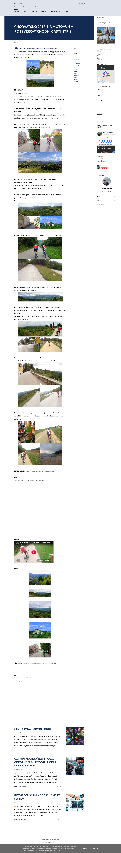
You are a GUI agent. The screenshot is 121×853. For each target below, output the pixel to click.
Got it (95, 848)
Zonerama (99, 53)
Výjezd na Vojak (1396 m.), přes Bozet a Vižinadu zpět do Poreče (40, 96)
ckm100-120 (76, 59)
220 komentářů (23, 750)
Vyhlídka (76, 81)
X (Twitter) (99, 54)
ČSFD (98, 55)
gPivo (75, 73)
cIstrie (75, 55)
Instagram (99, 50)
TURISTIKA (34, 11)
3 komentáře (22, 819)
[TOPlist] (100, 121)
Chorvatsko (76, 75)
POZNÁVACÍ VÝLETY (55, 11)
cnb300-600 (76, 61)
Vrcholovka (99, 59)
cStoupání (76, 69)
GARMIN (25, 11)
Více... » (59, 750)
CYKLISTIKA (43, 11)
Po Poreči (25, 93)
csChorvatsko (76, 65)
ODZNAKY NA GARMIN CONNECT (34, 729)
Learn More (87, 848)
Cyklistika (76, 71)
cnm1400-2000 (77, 63)
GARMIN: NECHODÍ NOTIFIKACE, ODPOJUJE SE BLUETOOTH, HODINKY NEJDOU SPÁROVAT (36, 762)
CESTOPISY (16, 11)
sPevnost (76, 79)
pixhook (54, 842)
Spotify (98, 57)
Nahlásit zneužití (101, 17)
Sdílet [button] (75, 48)
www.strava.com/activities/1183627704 (29, 480)
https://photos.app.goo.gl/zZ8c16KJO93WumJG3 (42, 471)
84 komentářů (23, 786)
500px (98, 58)
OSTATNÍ (66, 11)
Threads (99, 61)
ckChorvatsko (76, 57)
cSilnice (75, 67)
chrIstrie (75, 77)
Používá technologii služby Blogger (50, 839)
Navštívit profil (106, 191)
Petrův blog (22, 4)
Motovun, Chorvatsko (26, 677)
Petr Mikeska (107, 188)
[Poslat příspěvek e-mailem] (15, 675)
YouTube (99, 51)
